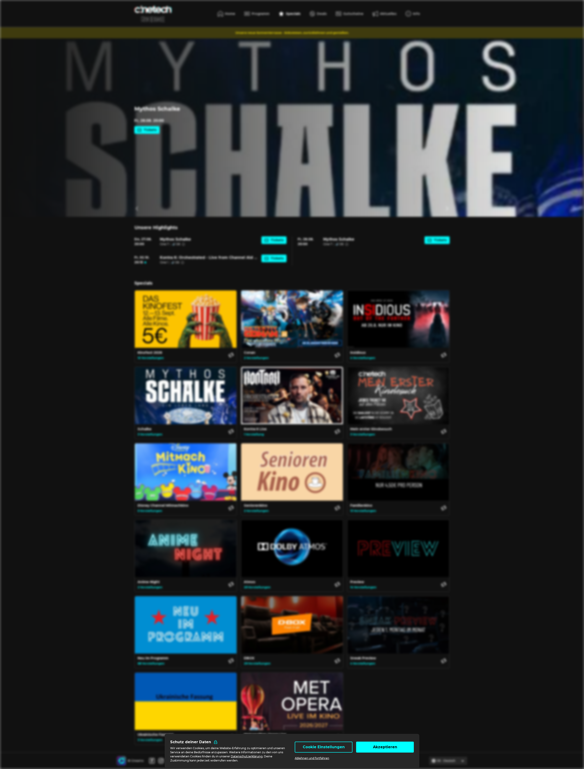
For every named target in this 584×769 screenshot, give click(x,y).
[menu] (413, 13)
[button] (210, 241)
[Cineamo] (121, 760)
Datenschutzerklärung (247, 756)
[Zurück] (137, 208)
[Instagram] (161, 761)
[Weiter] (447, 208)
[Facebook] (152, 761)
